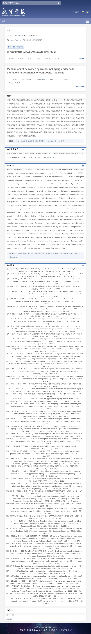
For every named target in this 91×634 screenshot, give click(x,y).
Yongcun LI (66, 79)
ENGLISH (76, 12)
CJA (87, 12)
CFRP (18, 141)
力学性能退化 (51, 141)
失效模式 (60, 141)
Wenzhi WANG (14, 83)
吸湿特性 (42, 141)
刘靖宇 (38, 59)
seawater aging (28, 253)
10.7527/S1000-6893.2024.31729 (45, 157)
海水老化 (24, 141)
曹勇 (30, 59)
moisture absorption (55, 253)
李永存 (47, 59)
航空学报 (10, 30)
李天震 (11, 59)
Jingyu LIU (53, 79)
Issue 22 (20, 35)
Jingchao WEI (27, 79)
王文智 (57, 59)
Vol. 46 (14, 35)
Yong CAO (41, 79)
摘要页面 (9, 619)
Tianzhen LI (13, 79)
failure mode (13, 257)
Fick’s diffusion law (40, 253)
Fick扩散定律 (33, 141)
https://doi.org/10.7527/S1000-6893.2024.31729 (27, 40)
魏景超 (21, 59)
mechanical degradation (70, 253)
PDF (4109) (10, 615)
